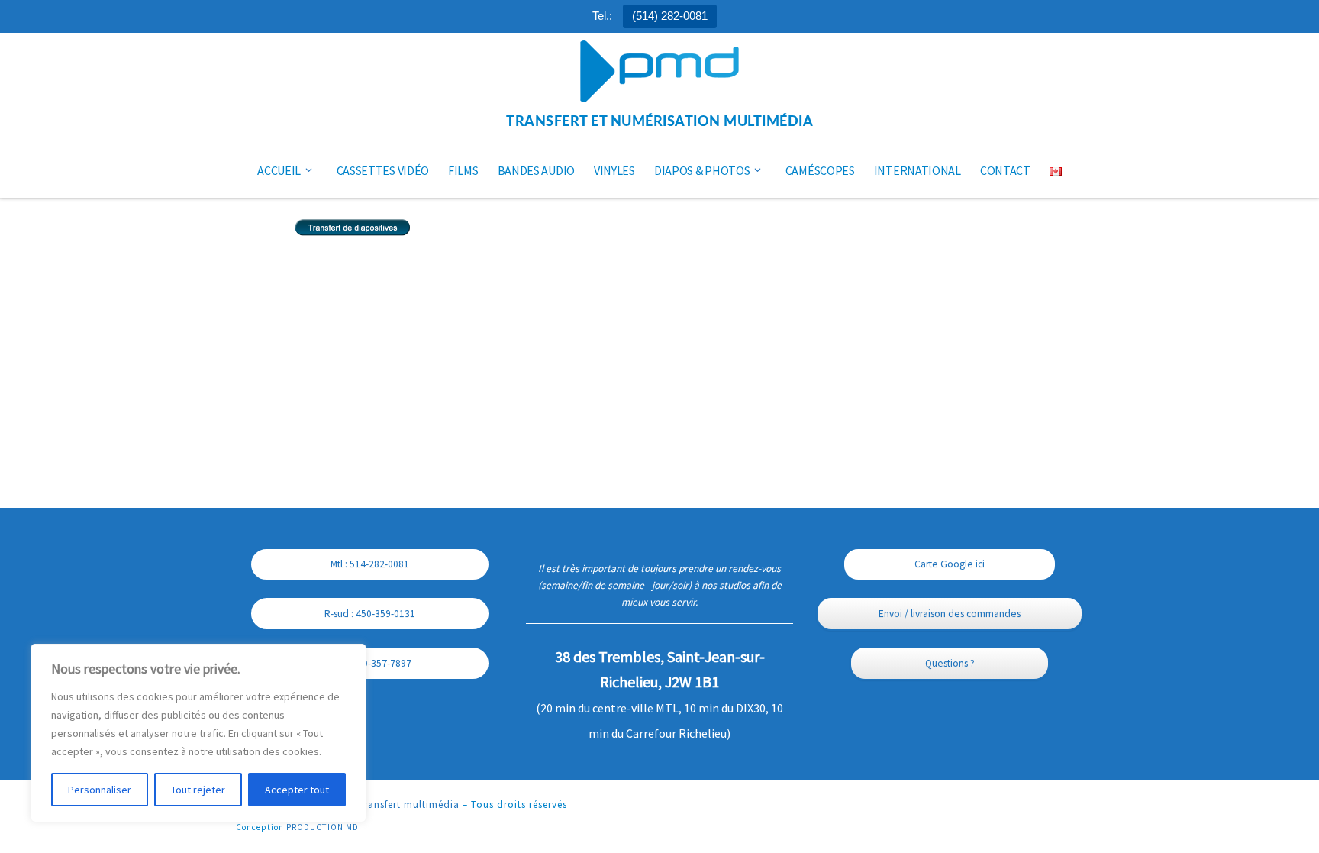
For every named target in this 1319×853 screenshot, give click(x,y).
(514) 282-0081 (670, 15)
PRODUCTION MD (322, 827)
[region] (198, 733)
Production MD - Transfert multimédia (368, 804)
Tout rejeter (198, 789)
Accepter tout (297, 789)
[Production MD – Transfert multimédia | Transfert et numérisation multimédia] (659, 73)
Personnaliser (99, 789)
